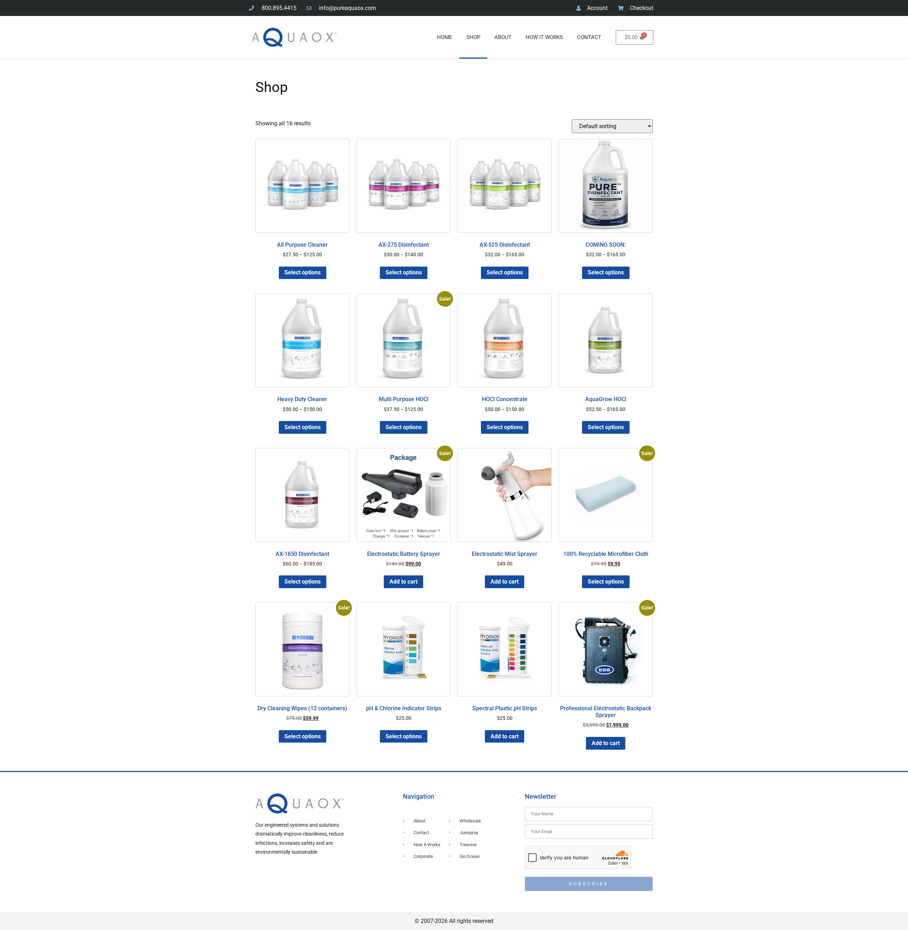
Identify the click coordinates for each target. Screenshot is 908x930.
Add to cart (403, 581)
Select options (302, 272)
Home (444, 37)
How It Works (544, 37)
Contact (589, 37)
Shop (473, 37)
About (502, 37)
